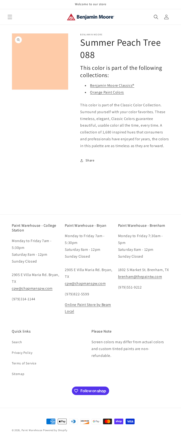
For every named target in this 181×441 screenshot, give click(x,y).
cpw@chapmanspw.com (32, 288)
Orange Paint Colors (107, 92)
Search (17, 342)
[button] (10, 17)
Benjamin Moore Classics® (112, 85)
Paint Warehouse (32, 430)
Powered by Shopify (55, 430)
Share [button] (90, 160)
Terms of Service (24, 363)
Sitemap (18, 374)
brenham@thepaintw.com (140, 276)
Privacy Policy (22, 352)
